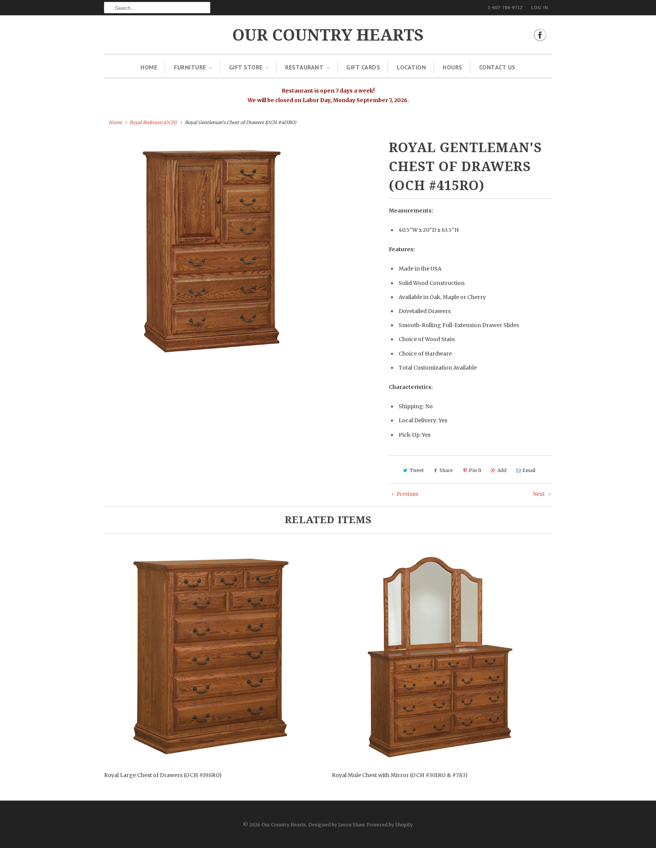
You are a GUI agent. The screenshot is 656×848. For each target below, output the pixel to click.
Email (528, 470)
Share (446, 470)
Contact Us (497, 67)
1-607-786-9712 (505, 7)
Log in (539, 7)
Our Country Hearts (328, 35)
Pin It (475, 470)
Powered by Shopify (390, 825)
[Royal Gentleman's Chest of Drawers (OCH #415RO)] (215, 249)
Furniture (190, 67)
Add (501, 470)
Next (539, 494)
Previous (407, 494)
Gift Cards (363, 67)
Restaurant (304, 67)
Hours (452, 67)
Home (148, 67)
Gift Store (246, 67)
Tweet (417, 470)
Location (411, 67)
